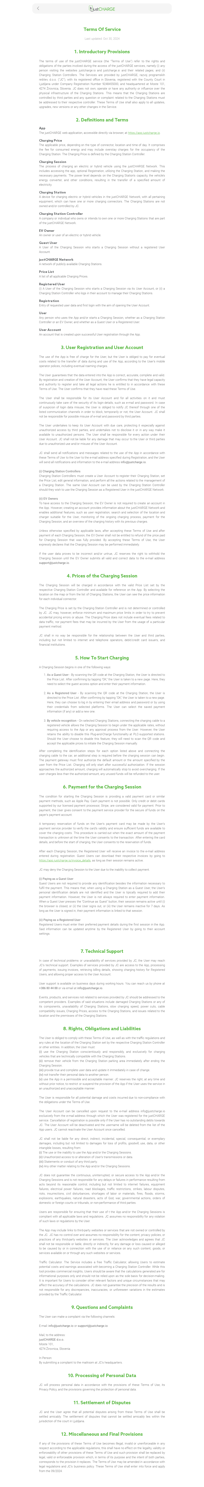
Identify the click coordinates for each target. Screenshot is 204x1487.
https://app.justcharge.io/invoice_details (65, 860)
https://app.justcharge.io (144, 133)
